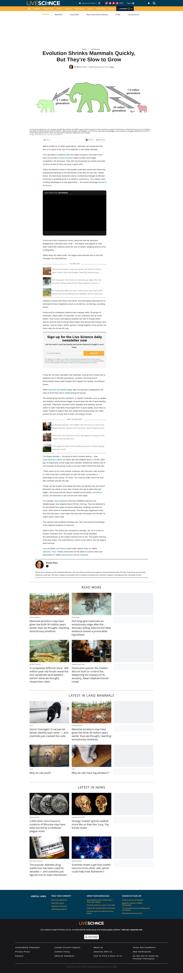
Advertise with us (103, 952)
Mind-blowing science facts (132, 913)
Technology (100, 9)
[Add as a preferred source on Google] (91, 937)
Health (59, 9)
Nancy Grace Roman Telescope (97, 14)
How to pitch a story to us (108, 956)
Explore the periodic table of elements (101, 908)
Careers (19, 956)
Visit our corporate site (131, 930)
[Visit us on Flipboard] (113, 3)
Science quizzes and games (132, 900)
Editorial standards (64, 956)
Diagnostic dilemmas (59, 906)
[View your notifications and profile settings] (149, 3)
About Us (98, 947)
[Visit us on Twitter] (103, 3)
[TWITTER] (48, 566)
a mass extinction (65, 158)
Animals (37, 9)
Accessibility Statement (27, 947)
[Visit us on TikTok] (117, 3)
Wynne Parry (82, 67)
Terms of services (70, 359)
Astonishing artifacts (59, 909)
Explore (112, 9)
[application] (74, 213)
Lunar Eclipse (74, 14)
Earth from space (57, 903)
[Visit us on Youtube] (110, 3)
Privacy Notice (49, 361)
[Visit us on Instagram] (106, 3)
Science (68, 9)
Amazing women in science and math (101, 905)
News (112, 67)
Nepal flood (58, 14)
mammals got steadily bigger (60, 390)
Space (90, 9)
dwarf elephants (61, 501)
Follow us (91, 140)
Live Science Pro (133, 14)
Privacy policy (22, 952)
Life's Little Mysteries (59, 900)
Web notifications (142, 952)
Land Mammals (95, 49)
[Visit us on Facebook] (99, 3)
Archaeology (48, 9)
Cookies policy (62, 952)
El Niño (118, 14)
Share (48, 140)
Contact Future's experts (67, 947)
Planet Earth (80, 9)
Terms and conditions (144, 947)
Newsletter (102, 140)
